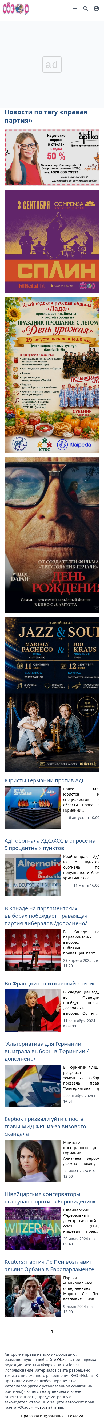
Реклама (75, 1415)
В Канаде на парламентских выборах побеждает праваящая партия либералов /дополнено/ (46, 916)
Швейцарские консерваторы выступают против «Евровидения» (50, 1197)
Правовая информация (42, 1415)
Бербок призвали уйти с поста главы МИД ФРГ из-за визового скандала (45, 1126)
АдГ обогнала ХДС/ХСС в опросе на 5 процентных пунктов (50, 844)
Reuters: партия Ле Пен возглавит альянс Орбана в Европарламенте (49, 1265)
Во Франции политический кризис (50, 983)
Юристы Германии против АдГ (45, 780)
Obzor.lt (64, 1359)
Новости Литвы (49, 1407)
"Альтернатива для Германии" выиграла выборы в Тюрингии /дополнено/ (47, 1051)
